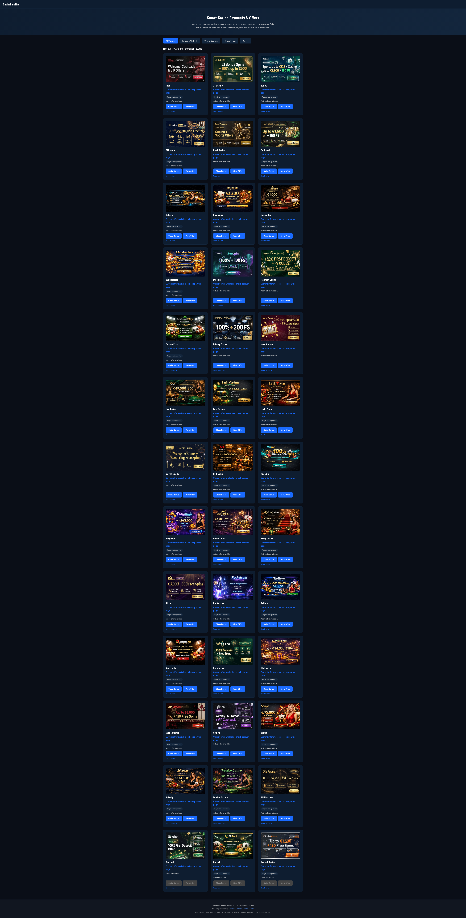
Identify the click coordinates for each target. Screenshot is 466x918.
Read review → (171, 111)
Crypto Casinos (211, 41)
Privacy (232, 908)
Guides (245, 41)
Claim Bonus (173, 106)
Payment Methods (190, 41)
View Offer (190, 106)
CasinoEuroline (11, 4)
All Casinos (170, 41)
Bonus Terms (230, 41)
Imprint (239, 908)
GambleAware (249, 908)
